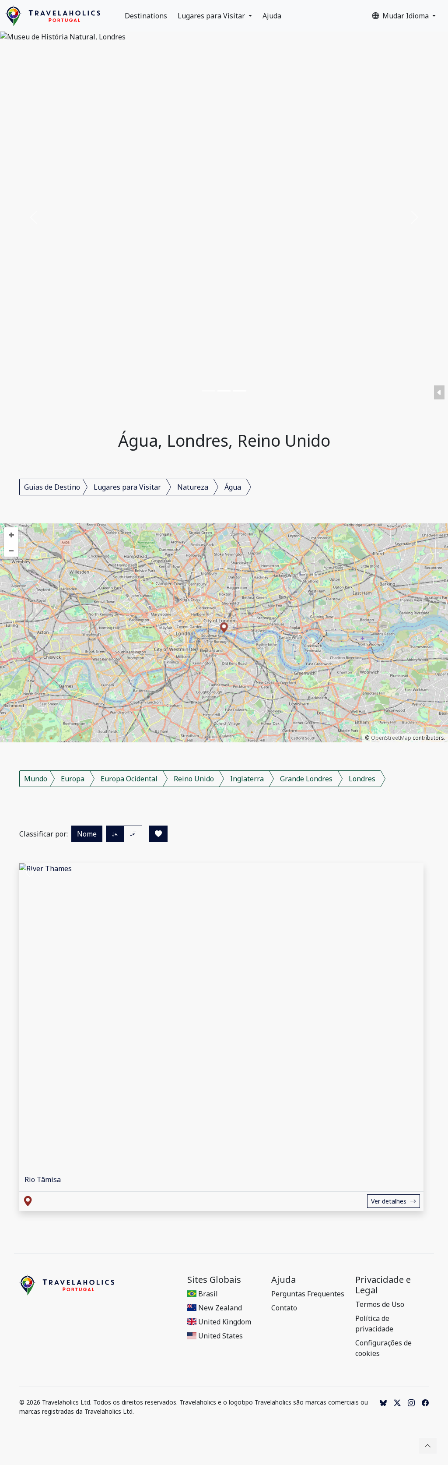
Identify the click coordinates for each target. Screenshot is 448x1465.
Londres (362, 779)
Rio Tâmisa (42, 1179)
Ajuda (271, 16)
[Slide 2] (224, 391)
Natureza (192, 487)
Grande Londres (306, 779)
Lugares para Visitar (212, 16)
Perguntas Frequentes (307, 1294)
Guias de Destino (52, 487)
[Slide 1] (208, 391)
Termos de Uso (379, 1304)
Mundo (35, 779)
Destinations (146, 16)
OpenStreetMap (391, 737)
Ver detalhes (388, 1201)
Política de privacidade (374, 1323)
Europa (72, 779)
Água (232, 487)
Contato (284, 1308)
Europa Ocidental (129, 779)
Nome (87, 834)
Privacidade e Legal (383, 1285)
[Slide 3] (239, 391)
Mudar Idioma (406, 16)
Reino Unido (194, 779)
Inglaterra (247, 779)
